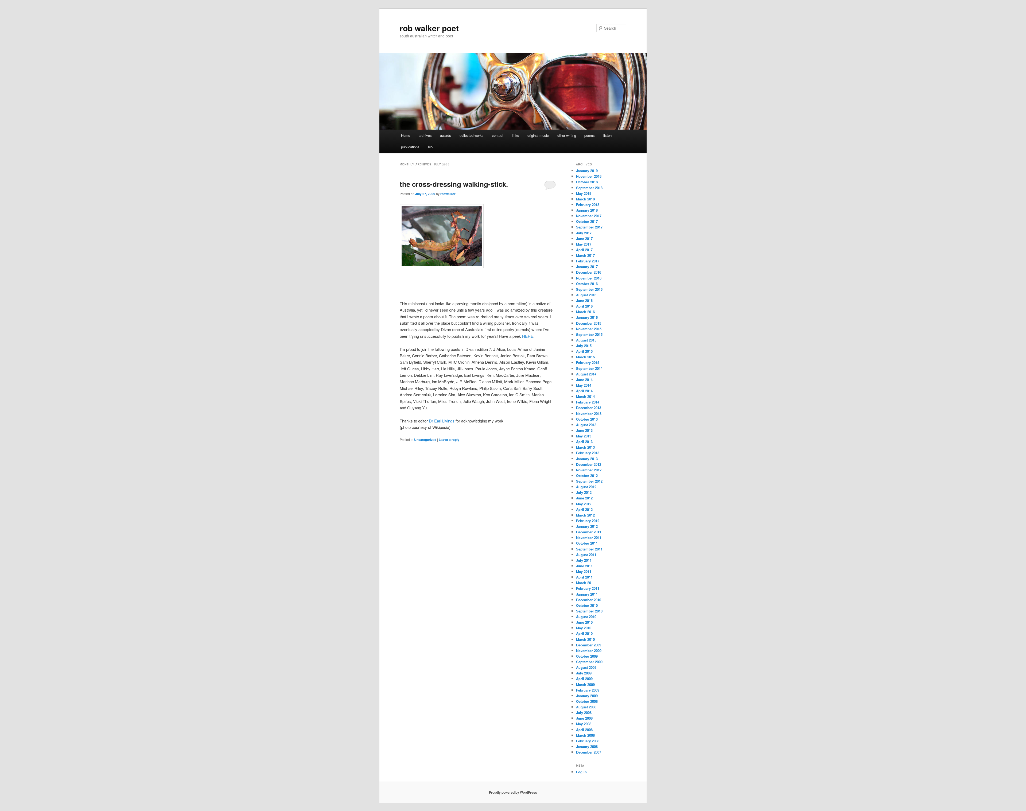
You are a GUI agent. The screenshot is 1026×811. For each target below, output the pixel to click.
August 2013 (586, 424)
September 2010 (589, 611)
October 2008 (587, 701)
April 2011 (584, 577)
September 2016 (589, 289)
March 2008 (585, 735)
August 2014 (586, 374)
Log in (581, 771)
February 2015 (587, 362)
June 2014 (584, 379)
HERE (527, 336)
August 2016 (586, 294)
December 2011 (588, 531)
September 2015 (589, 334)
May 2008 (583, 723)
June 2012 (584, 497)
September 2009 (589, 661)
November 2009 (588, 650)
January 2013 (587, 458)
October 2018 (587, 181)
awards (445, 135)
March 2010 (585, 639)
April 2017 (584, 249)
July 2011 (584, 560)
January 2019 (587, 170)
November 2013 (588, 413)
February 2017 (587, 260)
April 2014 (584, 390)
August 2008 (586, 706)
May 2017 (583, 244)
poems (589, 135)
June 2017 (584, 238)
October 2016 (587, 283)
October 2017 (587, 221)
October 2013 (587, 419)
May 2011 (583, 571)
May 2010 (583, 627)
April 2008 (584, 729)
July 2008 (584, 712)
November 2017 (588, 215)
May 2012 (583, 503)
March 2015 (585, 356)
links (515, 135)
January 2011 (587, 594)
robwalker (448, 193)
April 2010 (584, 633)
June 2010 (584, 622)
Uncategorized (425, 439)
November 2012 (588, 469)
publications (410, 146)
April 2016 (584, 306)
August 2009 (586, 667)
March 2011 (585, 582)
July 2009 (584, 673)
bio (430, 146)
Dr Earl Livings (441, 421)
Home (405, 135)
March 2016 (585, 311)
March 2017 (585, 255)
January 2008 (587, 746)
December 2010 (588, 599)
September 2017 (589, 227)
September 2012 (589, 481)
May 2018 (583, 193)
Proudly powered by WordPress (513, 792)
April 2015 (584, 351)
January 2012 (587, 526)
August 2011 (586, 554)
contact (497, 135)
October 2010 (587, 605)
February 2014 (587, 402)
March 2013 (585, 447)
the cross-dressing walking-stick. (454, 184)
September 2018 (589, 187)
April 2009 (584, 678)
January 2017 (587, 266)
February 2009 (587, 690)
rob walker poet (429, 28)
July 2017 (584, 232)
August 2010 (586, 616)
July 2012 (584, 492)
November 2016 (588, 278)
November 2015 (588, 328)
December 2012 (588, 464)
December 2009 (588, 644)
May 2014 (583, 385)
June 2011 (584, 565)
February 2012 (587, 520)
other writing (566, 135)
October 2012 (587, 475)
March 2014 (585, 396)
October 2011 (587, 543)
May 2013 (583, 436)
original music (538, 135)
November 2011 (588, 537)
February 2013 (587, 452)
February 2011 (587, 588)
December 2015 (588, 323)
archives (425, 135)
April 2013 (584, 441)
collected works (472, 135)
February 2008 (587, 740)
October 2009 (587, 656)
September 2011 (589, 549)
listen (607, 135)
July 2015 (584, 345)
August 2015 (586, 340)
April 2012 (584, 509)
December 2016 (588, 272)
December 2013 (588, 407)
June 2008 (584, 718)
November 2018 (588, 176)
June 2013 (584, 430)
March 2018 (585, 198)
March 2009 (585, 684)
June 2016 (584, 300)
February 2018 (587, 204)
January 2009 (587, 695)
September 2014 (589, 368)
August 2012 (586, 486)
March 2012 (585, 515)
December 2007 (588, 752)
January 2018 (587, 210)
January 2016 (587, 317)
